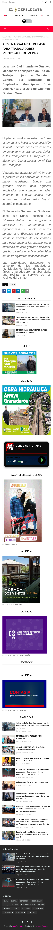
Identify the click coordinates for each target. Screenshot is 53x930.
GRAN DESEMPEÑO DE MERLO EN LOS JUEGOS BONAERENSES (30, 748)
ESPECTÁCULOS (36, 901)
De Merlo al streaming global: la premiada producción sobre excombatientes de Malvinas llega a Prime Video (32, 772)
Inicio (4, 37)
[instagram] (49, 2)
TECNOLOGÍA (38, 909)
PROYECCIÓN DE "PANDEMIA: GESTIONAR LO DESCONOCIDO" (32, 759)
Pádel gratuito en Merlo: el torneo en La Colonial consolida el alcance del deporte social (32, 834)
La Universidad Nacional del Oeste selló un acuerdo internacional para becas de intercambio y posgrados (33, 808)
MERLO (10, 37)
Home (4, 2)
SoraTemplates (17, 926)
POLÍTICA (41, 905)
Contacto (12, 2)
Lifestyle (6, 905)
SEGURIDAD (26, 909)
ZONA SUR (31, 912)
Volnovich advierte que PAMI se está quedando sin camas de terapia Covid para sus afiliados (32, 796)
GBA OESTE (33, 16)
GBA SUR (45, 16)
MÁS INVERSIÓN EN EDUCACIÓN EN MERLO (33, 782)
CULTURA (14, 901)
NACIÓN (15, 905)
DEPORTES (24, 901)
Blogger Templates (42, 926)
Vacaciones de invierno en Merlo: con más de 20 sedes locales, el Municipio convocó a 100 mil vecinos (33, 319)
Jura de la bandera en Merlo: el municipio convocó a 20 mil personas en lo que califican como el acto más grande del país (32, 821)
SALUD (17, 909)
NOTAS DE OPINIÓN (28, 905)
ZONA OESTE (20, 912)
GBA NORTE (19, 16)
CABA (8, 16)
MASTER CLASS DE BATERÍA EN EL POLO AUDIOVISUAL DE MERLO (31, 331)
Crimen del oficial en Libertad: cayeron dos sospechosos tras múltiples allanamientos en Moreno (32, 306)
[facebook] (42, 2)
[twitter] (45, 2)
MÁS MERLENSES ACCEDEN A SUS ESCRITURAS (29, 737)
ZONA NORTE (8, 912)
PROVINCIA (7, 909)
